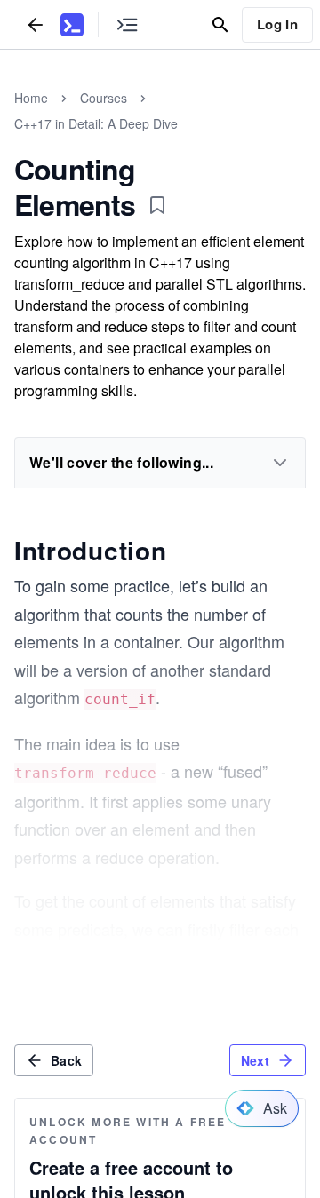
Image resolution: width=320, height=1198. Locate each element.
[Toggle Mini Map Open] (127, 24)
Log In (277, 24)
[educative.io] (72, 24)
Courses (103, 98)
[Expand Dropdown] (280, 462)
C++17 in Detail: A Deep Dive (96, 123)
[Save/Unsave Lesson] (157, 205)
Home (31, 98)
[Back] (35, 24)
